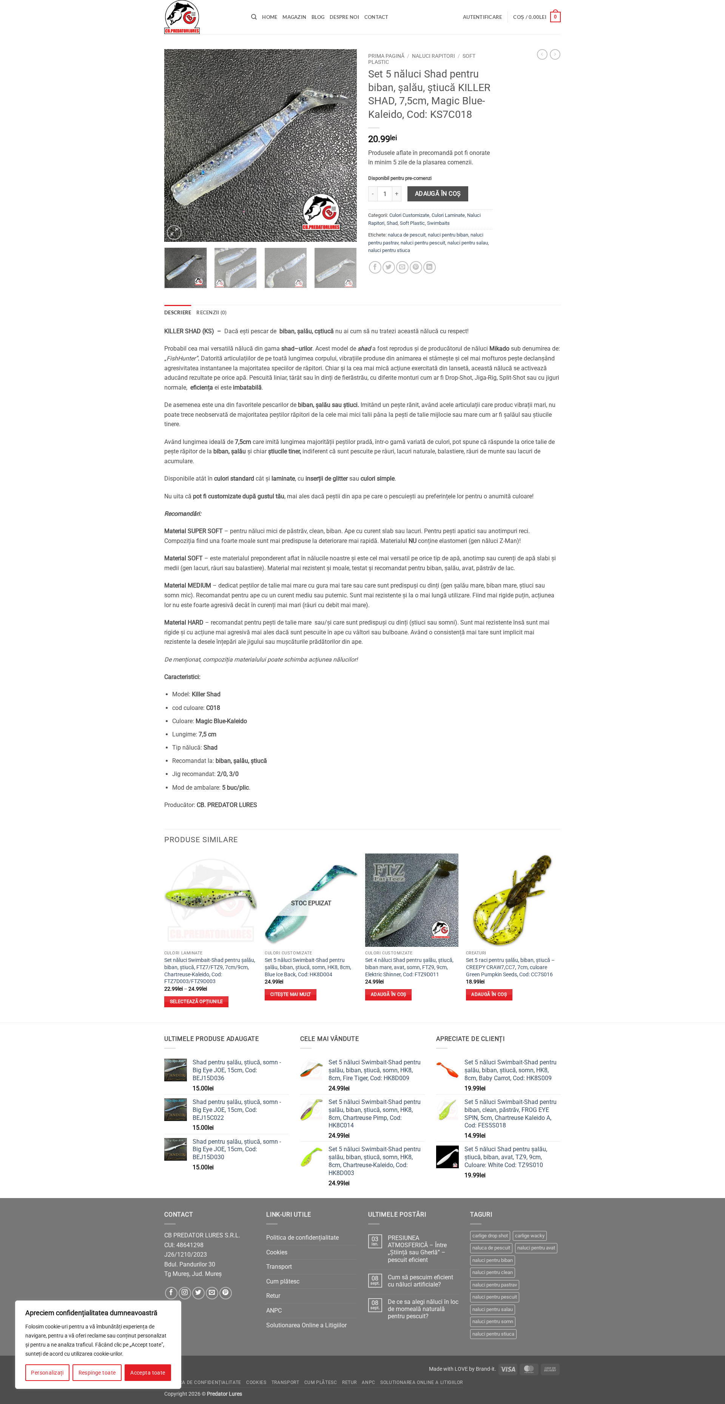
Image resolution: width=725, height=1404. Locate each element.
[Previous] (177, 145)
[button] (482, 17)
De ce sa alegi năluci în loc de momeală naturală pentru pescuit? (423, 1309)
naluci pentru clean (492, 1272)
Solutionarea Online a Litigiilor (306, 1325)
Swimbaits (438, 223)
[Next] (343, 145)
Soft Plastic (412, 223)
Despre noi (344, 17)
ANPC (274, 1310)
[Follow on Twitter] (198, 1293)
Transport (279, 1266)
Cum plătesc (282, 1281)
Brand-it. (486, 1369)
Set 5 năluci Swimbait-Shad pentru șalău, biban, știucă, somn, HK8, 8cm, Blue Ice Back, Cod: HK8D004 (308, 967)
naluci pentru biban (448, 235)
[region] (98, 1344)
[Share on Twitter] (389, 267)
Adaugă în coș (438, 193)
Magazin (294, 17)
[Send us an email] (212, 1293)
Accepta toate (147, 1373)
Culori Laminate (448, 215)
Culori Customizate (409, 215)
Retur (273, 1295)
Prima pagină (386, 56)
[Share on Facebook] (375, 267)
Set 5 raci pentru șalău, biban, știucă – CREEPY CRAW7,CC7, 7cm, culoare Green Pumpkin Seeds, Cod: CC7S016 (510, 967)
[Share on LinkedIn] (429, 267)
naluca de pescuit (407, 235)
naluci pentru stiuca (389, 250)
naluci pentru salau (467, 243)
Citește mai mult (290, 994)
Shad (392, 223)
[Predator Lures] (202, 17)
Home (269, 17)
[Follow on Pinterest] (225, 1293)
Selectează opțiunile (196, 1001)
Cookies (276, 1252)
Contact (376, 17)
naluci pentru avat (536, 1248)
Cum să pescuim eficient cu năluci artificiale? (420, 1281)
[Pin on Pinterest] (416, 267)
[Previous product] (555, 54)
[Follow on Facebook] (171, 1293)
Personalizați (47, 1373)
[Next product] (542, 54)
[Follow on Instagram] (185, 1293)
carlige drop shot (490, 1236)
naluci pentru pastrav (494, 1285)
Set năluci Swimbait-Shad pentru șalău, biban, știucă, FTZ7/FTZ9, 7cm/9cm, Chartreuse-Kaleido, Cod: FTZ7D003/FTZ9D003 (209, 971)
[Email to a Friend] (402, 267)
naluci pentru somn (492, 1321)
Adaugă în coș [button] (388, 994)
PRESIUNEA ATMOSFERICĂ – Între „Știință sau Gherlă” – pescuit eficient (417, 1248)
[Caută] (254, 17)
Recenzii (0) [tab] (211, 312)
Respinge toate (97, 1373)
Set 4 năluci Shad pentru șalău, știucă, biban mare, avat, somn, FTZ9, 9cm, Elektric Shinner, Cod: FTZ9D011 (409, 967)
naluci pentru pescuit (423, 243)
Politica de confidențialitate (302, 1237)
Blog (318, 17)
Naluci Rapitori (433, 56)
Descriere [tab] (177, 312)
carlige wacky (530, 1236)
